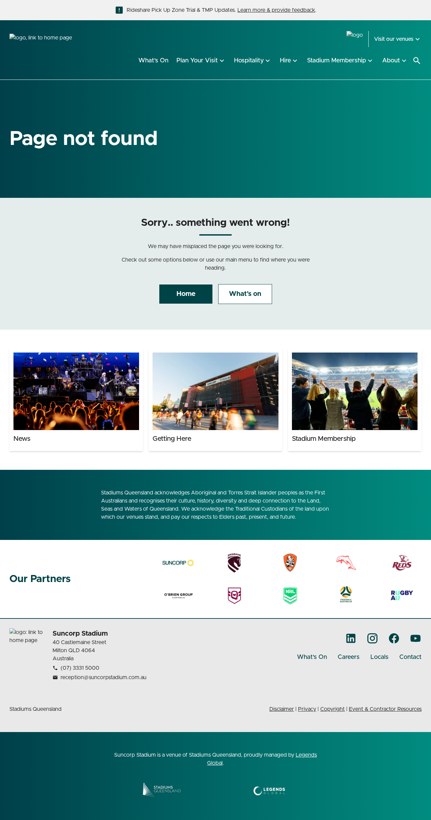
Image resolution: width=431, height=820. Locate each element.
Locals (379, 657)
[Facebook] (394, 638)
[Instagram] (372, 638)
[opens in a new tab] (179, 562)
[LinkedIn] (351, 638)
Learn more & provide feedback (276, 10)
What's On (312, 657)
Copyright (332, 709)
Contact (410, 657)
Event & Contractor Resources (385, 709)
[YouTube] (415, 638)
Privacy (307, 709)
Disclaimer (281, 709)
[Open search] (417, 60)
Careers (349, 657)
